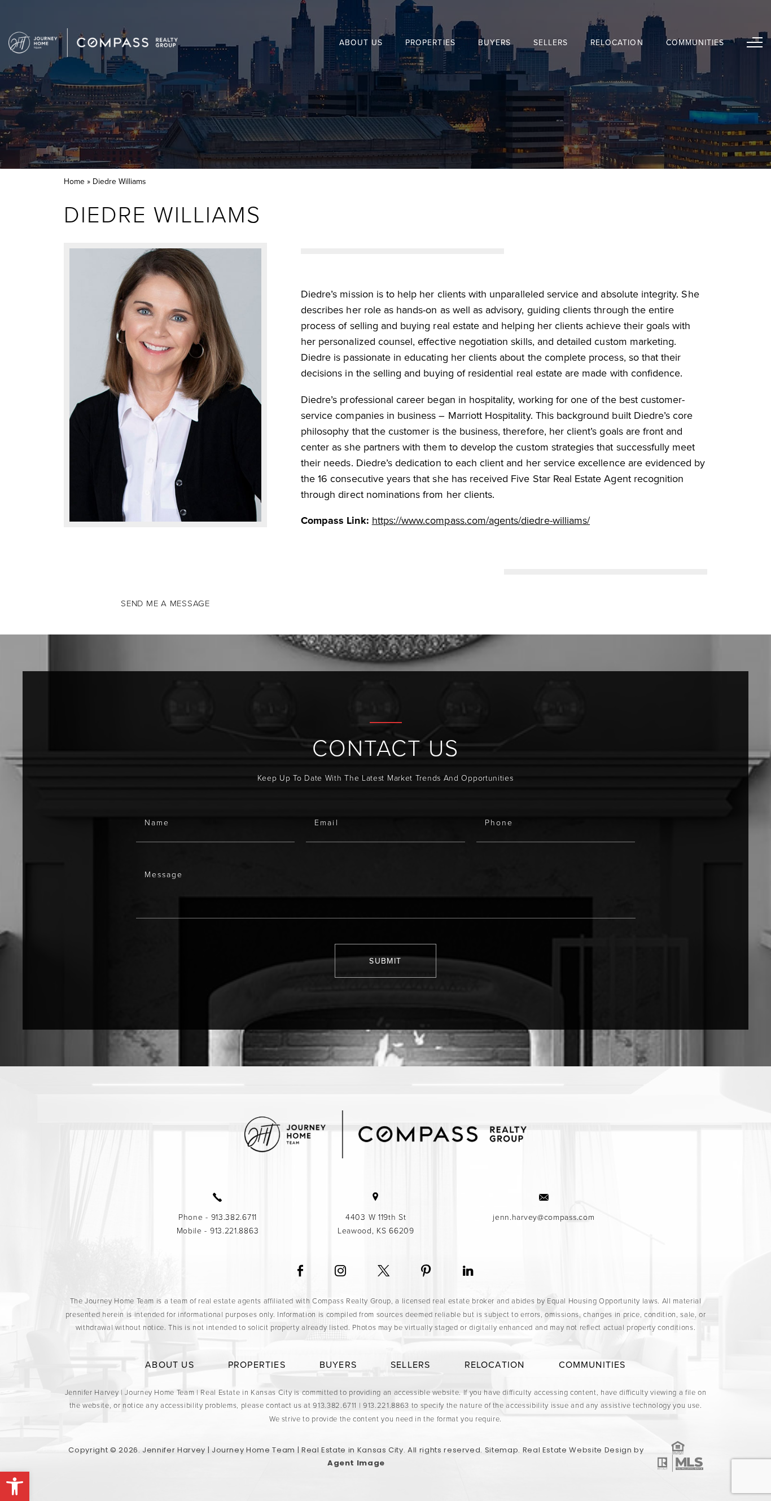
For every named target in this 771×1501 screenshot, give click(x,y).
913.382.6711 (335, 1405)
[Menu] (755, 42)
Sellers (550, 42)
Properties (430, 42)
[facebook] (300, 1271)
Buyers (494, 42)
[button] (14, 1486)
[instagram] (340, 1271)
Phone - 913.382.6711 (217, 1216)
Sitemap (502, 1450)
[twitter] (383, 1271)
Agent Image (356, 1463)
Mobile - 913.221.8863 (218, 1230)
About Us (361, 42)
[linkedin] (468, 1271)
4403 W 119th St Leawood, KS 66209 (376, 1223)
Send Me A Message (165, 603)
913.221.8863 (386, 1405)
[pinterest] (426, 1271)
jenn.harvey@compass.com (543, 1216)
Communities (695, 42)
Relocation (616, 42)
